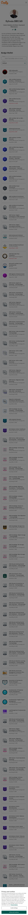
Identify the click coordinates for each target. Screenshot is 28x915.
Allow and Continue (14, 912)
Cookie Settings (14, 908)
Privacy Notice (14, 905)
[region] (14, 901)
